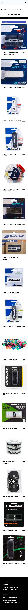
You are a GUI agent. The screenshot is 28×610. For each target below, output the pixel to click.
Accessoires (12, 9)
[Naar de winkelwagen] (26, 3)
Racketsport (6, 9)
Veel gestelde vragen (10, 589)
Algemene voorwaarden (10, 587)
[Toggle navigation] (2, 3)
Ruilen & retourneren (10, 597)
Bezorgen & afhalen (9, 600)
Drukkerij (6, 584)
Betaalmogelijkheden (10, 602)
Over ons (6, 582)
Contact (5, 595)
